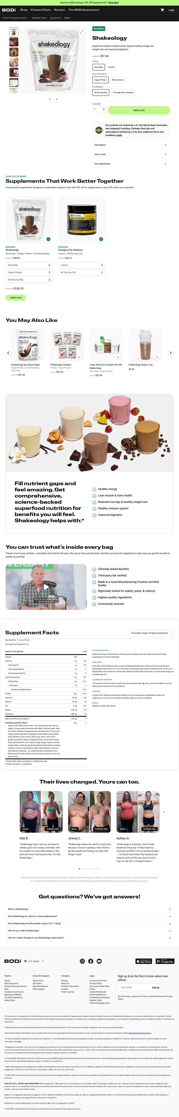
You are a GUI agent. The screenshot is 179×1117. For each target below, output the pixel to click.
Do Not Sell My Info (98, 994)
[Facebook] (90, 961)
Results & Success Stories (15, 986)
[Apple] (143, 961)
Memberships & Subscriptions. (140, 1033)
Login (171, 10)
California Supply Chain (100, 1003)
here (19, 1041)
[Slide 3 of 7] (13, 52)
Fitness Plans (41, 10)
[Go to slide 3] (83, 868)
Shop (24, 10)
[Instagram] (82, 961)
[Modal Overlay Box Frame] (141, 989)
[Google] (165, 961)
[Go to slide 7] (92, 868)
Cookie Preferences (98, 991)
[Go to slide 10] (99, 868)
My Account (38, 980)
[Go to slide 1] (79, 868)
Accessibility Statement (100, 997)
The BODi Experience (84, 10)
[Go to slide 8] (95, 868)
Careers (64, 980)
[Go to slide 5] (88, 868)
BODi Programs (11, 983)
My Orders (37, 983)
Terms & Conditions (98, 980)
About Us (65, 983)
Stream (59, 10)
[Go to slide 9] (97, 868)
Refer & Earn (9, 1000)
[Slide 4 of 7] (13, 62)
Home (7, 980)
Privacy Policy (96, 983)
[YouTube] (99, 961)
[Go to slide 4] (86, 868)
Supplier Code (96, 1000)
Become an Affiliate (12, 994)
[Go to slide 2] (81, 868)
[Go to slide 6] (90, 868)
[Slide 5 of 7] (13, 72)
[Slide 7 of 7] (13, 92)
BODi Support (39, 989)
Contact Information (70, 986)
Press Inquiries (67, 991)
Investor (64, 989)
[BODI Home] (9, 10)
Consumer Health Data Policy (99, 988)
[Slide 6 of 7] (13, 82)
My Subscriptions (40, 986)
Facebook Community (14, 991)
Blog (6, 989)
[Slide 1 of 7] (13, 31)
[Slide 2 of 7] (13, 41)
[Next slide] (56, 99)
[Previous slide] (50, 99)
